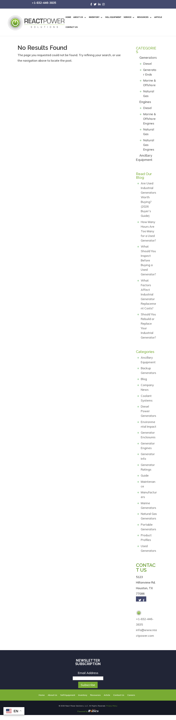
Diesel (147, 63)
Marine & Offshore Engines (149, 118)
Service (127, 17)
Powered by (82, 711)
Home (68, 17)
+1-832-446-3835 (44, 2)
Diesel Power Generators (148, 411)
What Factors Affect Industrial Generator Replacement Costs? (148, 294)
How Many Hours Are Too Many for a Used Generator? (148, 231)
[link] (92, 4)
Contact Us (71, 27)
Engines (145, 102)
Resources (142, 17)
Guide (145, 475)
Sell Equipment (113, 17)
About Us (78, 17)
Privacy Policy (111, 706)
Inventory (94, 17)
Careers (131, 695)
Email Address (88, 673)
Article (158, 17)
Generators (148, 57)
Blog (144, 379)
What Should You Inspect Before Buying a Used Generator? (148, 260)
